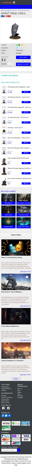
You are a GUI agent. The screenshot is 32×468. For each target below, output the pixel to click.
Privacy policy (5, 399)
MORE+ (16, 379)
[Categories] (2, 7)
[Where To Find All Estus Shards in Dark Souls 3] (16, 247)
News (18, 394)
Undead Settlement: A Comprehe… (13, 360)
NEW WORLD (5, 387)
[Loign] (26, 7)
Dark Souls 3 (8, 10)
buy (27, 91)
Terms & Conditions (6, 397)
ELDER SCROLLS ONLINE (6, 389)
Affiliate (19, 392)
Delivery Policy (5, 402)
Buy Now (23, 57)
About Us (19, 388)
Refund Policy (5, 401)
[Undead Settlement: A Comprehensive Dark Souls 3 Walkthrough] (16, 350)
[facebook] (3, 408)
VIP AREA (20, 395)
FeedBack (20, 397)
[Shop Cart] (30, 7)
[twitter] (8, 408)
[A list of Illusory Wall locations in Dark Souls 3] (16, 316)
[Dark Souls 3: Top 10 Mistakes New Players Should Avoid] (16, 282)
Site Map (3, 395)
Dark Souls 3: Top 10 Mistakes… (12, 292)
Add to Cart (24, 64)
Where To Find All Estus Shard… (12, 257)
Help (18, 390)
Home (2, 10)
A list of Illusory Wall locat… (10, 326)
